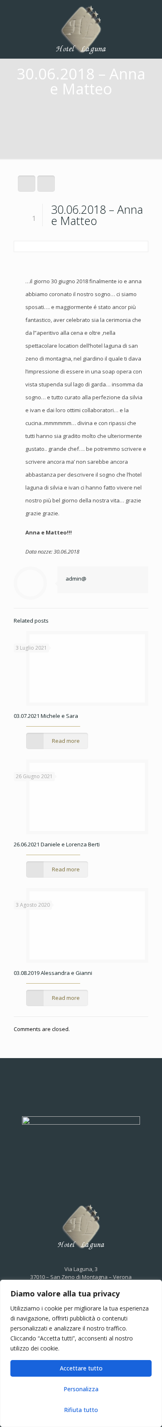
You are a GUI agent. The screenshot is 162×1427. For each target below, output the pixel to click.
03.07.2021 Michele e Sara (46, 716)
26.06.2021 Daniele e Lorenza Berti (57, 844)
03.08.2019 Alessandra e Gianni (53, 973)
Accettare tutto (81, 1368)
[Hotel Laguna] (81, 29)
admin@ (76, 578)
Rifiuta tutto (81, 1410)
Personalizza (81, 1389)
